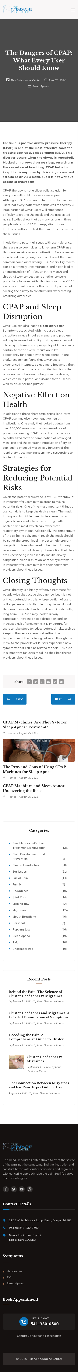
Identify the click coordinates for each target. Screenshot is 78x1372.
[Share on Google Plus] (42, 682)
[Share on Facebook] (29, 682)
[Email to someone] (61, 682)
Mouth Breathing (24, 916)
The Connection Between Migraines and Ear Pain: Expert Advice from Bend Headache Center (39, 1087)
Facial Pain (20, 878)
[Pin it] (55, 682)
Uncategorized (22, 949)
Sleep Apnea (41, 86)
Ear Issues (19, 871)
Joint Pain (19, 897)
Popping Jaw (21, 929)
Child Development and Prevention (28, 856)
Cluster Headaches (25, 865)
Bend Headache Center (26, 80)
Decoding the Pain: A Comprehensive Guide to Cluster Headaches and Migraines (36, 1039)
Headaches (20, 891)
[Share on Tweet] (35, 682)
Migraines (19, 910)
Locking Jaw (20, 904)
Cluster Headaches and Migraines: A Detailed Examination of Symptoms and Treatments (39, 1017)
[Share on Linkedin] (48, 682)
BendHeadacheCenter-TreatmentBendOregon (28, 845)
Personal (18, 923)
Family (17, 884)
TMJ (15, 942)
